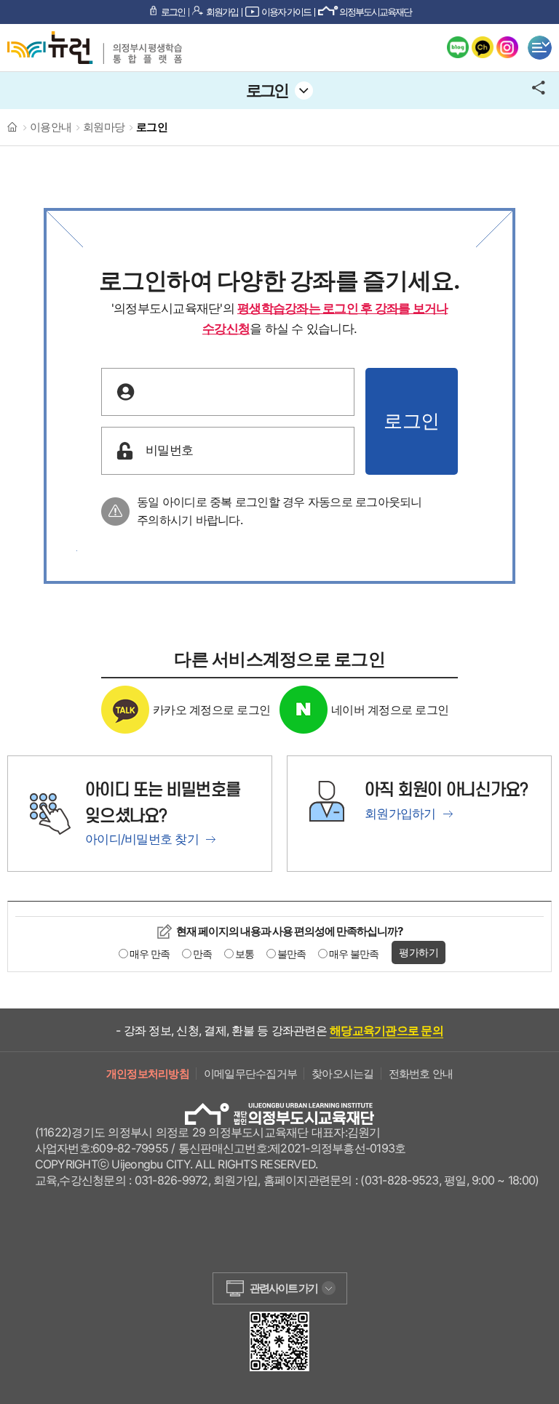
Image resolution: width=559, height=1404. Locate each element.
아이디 (163, 391)
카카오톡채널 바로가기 (482, 47)
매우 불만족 (353, 953)
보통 (244, 953)
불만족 (291, 953)
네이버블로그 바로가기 (458, 47)
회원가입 (222, 11)
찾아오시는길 (343, 1073)
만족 (202, 953)
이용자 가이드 (286, 11)
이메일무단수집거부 (250, 1073)
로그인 (173, 11)
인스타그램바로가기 (507, 47)
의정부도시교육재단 (375, 11)
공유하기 (542, 90)
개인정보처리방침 (147, 1073)
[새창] (279, 1319)
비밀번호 (169, 450)
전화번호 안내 (421, 1073)
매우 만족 (150, 953)
